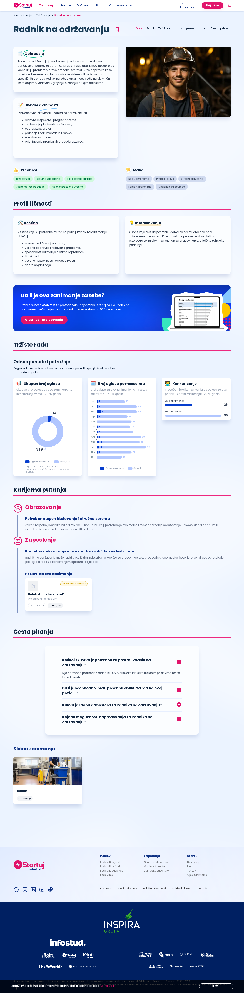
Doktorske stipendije (156, 870)
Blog (99, 5)
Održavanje (43, 15)
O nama (105, 888)
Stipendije (152, 856)
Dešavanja (193, 862)
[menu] (109, 5)
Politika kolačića (181, 888)
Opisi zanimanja (197, 875)
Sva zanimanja (22, 15)
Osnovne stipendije (156, 862)
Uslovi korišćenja (127, 888)
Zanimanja (47, 5)
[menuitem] (50, 5)
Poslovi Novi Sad (110, 866)
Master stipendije (154, 866)
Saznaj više (107, 986)
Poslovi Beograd (110, 862)
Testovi (191, 870)
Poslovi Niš (106, 875)
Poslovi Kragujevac (111, 870)
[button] (122, 661)
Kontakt (202, 888)
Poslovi (66, 5)
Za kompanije (187, 5)
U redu (216, 986)
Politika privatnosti (154, 888)
